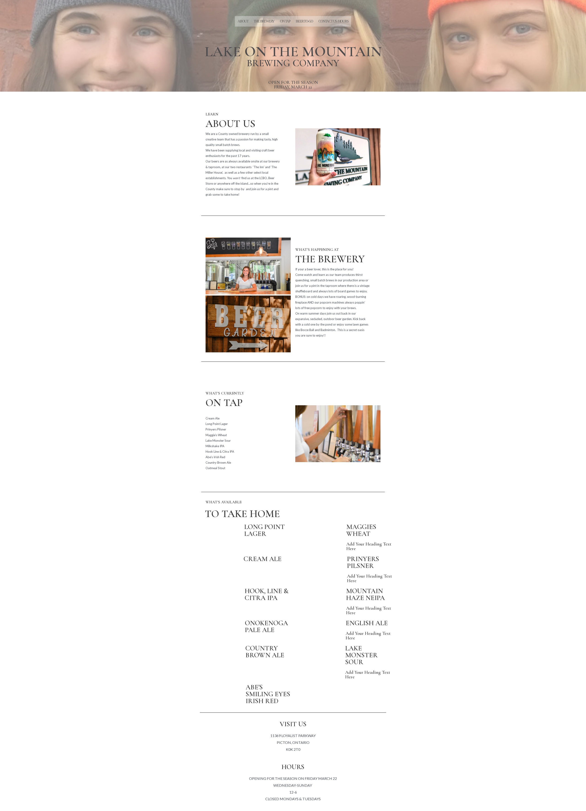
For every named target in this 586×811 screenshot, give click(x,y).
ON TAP (285, 21)
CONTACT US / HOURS (333, 21)
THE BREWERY (264, 21)
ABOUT (243, 21)
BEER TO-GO (304, 21)
